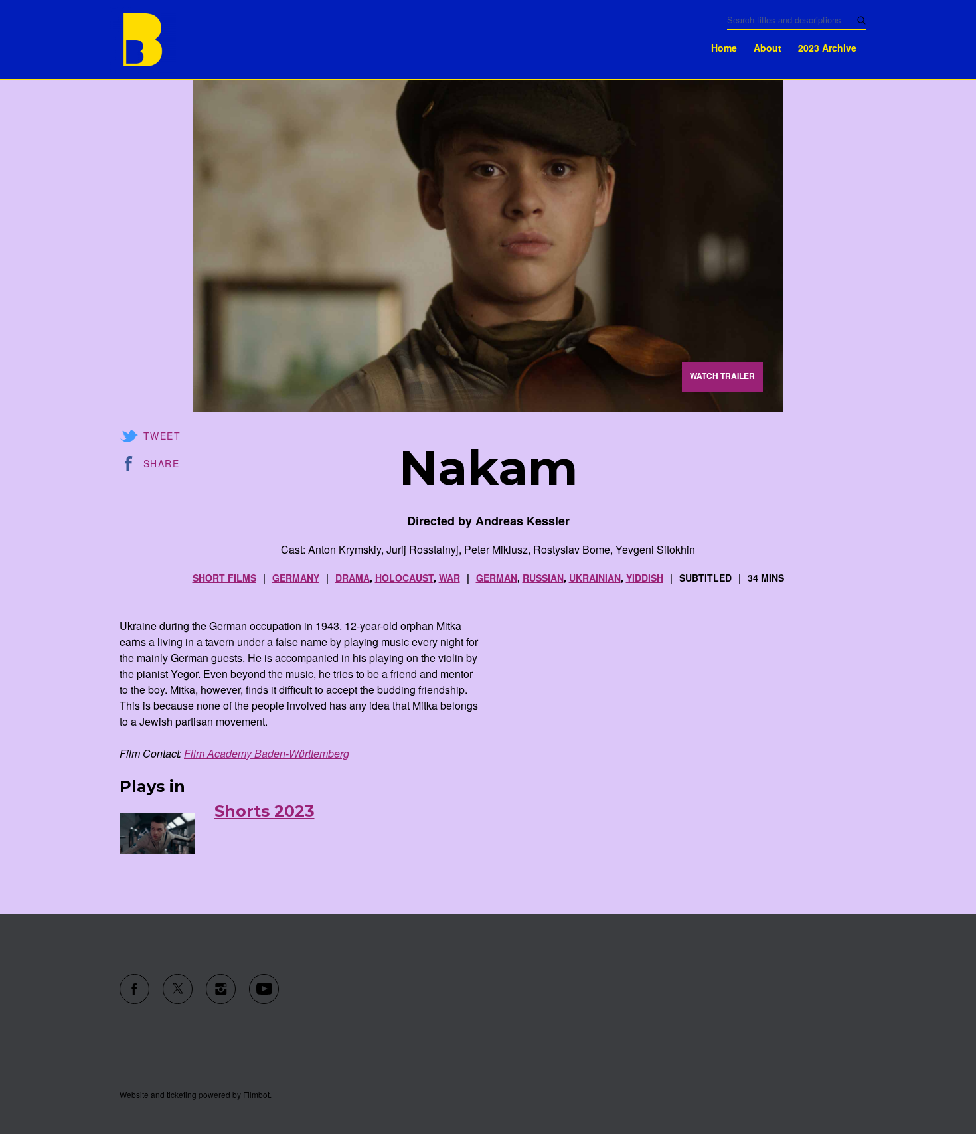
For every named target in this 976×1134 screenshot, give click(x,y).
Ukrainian (595, 577)
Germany (295, 577)
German (496, 577)
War (449, 577)
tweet (162, 435)
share (161, 463)
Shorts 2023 (264, 811)
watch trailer (722, 376)
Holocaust (404, 577)
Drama (352, 577)
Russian (543, 577)
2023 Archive (827, 47)
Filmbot (256, 1094)
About (767, 47)
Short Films (224, 577)
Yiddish (644, 577)
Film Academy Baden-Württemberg (266, 753)
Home (724, 47)
